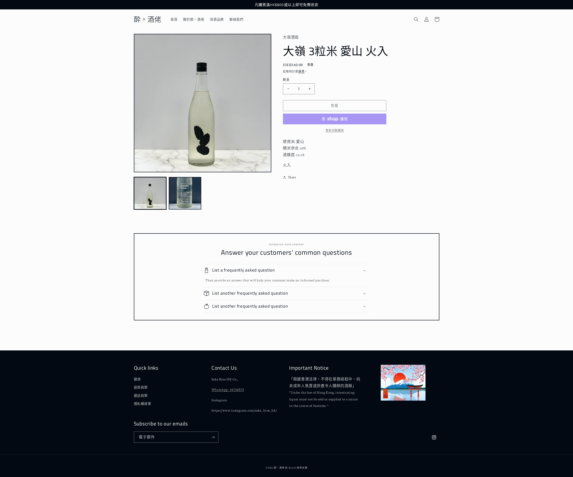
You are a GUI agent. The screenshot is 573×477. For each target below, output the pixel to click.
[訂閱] (213, 437)
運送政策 (141, 395)
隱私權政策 (142, 403)
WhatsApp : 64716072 (228, 389)
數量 (286, 79)
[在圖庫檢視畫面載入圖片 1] (150, 193)
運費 (301, 71)
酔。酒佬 (279, 467)
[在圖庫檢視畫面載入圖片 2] (185, 193)
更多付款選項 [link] (335, 130)
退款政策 (141, 387)
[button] (416, 19)
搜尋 (137, 379)
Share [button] (292, 177)
